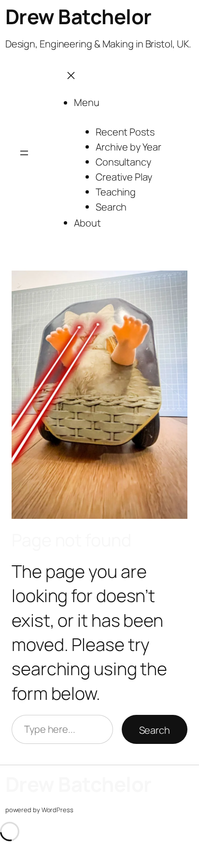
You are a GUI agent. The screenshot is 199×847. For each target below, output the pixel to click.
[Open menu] (24, 152)
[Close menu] (71, 74)
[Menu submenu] (115, 103)
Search (154, 730)
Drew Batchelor (78, 16)
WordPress (57, 809)
